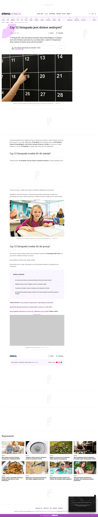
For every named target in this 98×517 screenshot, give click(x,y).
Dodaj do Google (26, 49)
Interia (3, 22)
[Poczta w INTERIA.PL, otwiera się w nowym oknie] (92, 13)
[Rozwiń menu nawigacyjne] (95, 13)
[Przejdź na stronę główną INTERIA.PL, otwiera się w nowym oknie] (6, 14)
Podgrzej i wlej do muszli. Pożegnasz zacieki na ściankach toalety (30, 284)
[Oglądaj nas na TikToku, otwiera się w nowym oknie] (61, 362)
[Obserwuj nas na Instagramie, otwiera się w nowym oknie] (59, 362)
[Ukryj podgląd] (95, 496)
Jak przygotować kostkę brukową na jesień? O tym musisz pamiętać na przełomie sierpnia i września (37, 292)
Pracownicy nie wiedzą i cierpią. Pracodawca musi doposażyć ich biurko (32, 288)
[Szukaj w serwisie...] (89, 13)
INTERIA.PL (64, 511)
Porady (11, 22)
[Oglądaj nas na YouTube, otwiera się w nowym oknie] (57, 362)
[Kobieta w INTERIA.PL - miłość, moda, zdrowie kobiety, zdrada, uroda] (16, 14)
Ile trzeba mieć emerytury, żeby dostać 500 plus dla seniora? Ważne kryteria (33, 280)
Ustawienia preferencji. (52, 511)
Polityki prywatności (42, 511)
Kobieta (7, 22)
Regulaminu (33, 511)
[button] (52, 13)
